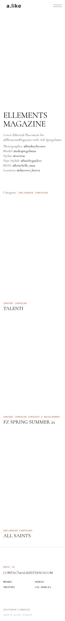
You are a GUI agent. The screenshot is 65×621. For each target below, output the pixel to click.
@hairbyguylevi (31, 161)
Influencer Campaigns (33, 192)
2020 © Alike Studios (17, 615)
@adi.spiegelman (25, 151)
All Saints (17, 536)
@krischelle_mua (23, 165)
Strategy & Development (44, 416)
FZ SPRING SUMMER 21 (29, 422)
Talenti (13, 308)
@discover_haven (28, 170)
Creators (9, 587)
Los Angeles (43, 587)
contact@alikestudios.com (28, 573)
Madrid (39, 581)
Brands (7, 581)
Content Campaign (15, 303)
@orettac (19, 156)
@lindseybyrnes (34, 146)
